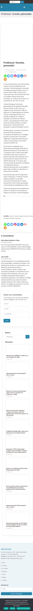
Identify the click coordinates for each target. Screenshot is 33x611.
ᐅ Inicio (3, 562)
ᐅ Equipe (3, 577)
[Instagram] (15, 75)
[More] (5, 79)
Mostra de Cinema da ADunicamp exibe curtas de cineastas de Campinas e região (16, 392)
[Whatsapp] (5, 75)
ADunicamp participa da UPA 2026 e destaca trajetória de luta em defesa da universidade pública (16, 525)
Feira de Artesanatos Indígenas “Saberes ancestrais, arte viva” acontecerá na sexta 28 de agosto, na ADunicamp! (17, 413)
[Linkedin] (21, 75)
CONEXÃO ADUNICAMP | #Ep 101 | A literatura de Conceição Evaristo (17, 432)
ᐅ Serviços (4, 565)
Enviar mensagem (16, 594)
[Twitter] (11, 75)
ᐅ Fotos (3, 574)
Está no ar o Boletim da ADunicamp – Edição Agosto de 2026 (17, 469)
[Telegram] (8, 75)
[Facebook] (18, 75)
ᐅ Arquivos (4, 571)
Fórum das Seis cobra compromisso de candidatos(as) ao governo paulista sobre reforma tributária (17, 487)
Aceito (6, 608)
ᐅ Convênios (4, 568)
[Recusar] (31, 605)
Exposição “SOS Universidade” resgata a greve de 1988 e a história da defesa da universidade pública (16, 450)
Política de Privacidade (23, 608)
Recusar (12, 608)
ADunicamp (6, 549)
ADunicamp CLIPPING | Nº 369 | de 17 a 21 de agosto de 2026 (17, 356)
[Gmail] (25, 75)
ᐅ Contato (4, 580)
